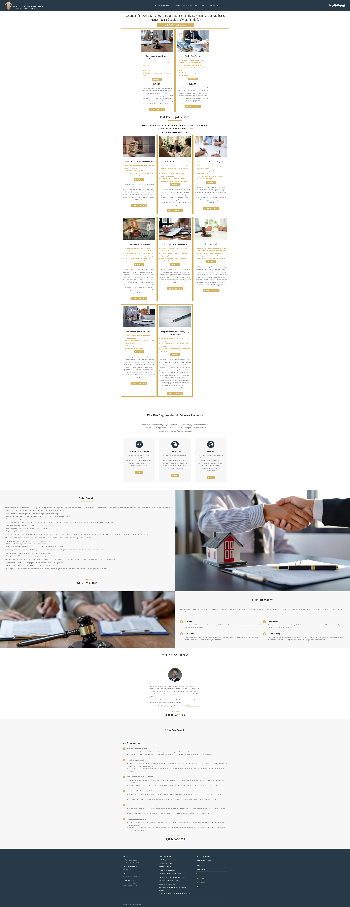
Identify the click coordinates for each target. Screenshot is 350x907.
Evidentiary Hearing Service (167, 860)
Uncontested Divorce (204, 861)
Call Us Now (199, 887)
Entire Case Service (165, 856)
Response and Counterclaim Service (170, 873)
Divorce (199, 865)
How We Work (200, 882)
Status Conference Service (167, 884)
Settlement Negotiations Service (169, 880)
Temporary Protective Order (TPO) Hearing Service (173, 889)
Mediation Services (165, 867)
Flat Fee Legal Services (166, 863)
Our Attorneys (200, 878)
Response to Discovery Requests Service (172, 877)
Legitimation (201, 869)
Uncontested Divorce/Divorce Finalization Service (174, 893)
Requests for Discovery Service (169, 870)
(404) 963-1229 (338, 4)
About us (198, 874)
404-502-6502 (131, 860)
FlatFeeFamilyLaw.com (193, 706)
